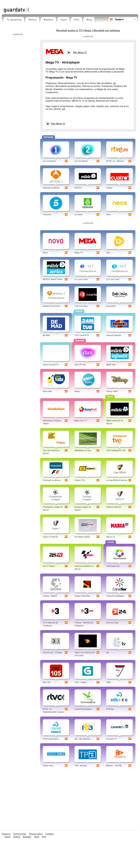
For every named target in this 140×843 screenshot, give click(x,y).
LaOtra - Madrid (50, 596)
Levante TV (111, 739)
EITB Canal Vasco (51, 739)
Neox (108, 214)
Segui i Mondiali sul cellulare (102, 30)
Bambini (48, 19)
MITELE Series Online (52, 279)
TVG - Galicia (81, 682)
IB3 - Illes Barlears (83, 739)
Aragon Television (82, 596)
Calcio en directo (113, 507)
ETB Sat (110, 709)
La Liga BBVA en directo (116, 480)
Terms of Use (19, 834)
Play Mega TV (58, 123)
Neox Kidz (47, 391)
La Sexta (78, 214)
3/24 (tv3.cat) (112, 623)
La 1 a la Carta (81, 279)
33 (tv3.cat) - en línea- (53, 652)
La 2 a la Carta (112, 279)
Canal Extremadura (83, 709)
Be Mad (46, 335)
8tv (107, 652)
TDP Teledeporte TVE (116, 450)
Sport (64, 19)
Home (8, 836)
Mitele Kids (111, 364)
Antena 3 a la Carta (51, 306)
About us (6, 834)
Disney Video (112, 391)
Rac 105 (46, 682)
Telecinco (47, 214)
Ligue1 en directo (50, 537)
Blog (89, 19)
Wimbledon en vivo (83, 450)
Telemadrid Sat (112, 566)
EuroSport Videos (82, 537)
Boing (77, 391)
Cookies (49, 834)
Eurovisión (111, 306)
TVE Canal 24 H (82, 335)
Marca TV (110, 537)
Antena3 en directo (51, 188)
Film (76, 19)
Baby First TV (81, 420)
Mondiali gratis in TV (69, 30)
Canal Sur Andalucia (115, 596)
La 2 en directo (81, 161)
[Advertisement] (46, 3)
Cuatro (109, 188)
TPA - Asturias (81, 765)
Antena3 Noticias (113, 335)
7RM (108, 682)
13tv (108, 252)
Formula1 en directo (52, 480)
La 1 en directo (49, 161)
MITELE (78, 188)
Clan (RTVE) (80, 364)
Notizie (32, 19)
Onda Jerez (48, 765)
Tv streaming (14, 19)
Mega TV (79, 252)
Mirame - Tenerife (114, 765)
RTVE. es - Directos (115, 161)
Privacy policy (36, 834)
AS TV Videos (49, 566)
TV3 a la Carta (81, 306)
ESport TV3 (80, 480)
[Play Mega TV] (55, 51)
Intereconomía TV (51, 364)
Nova (45, 252)
